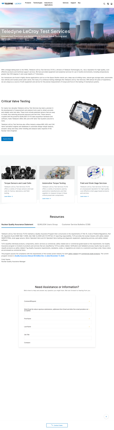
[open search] (104, 4)
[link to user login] (111, 4)
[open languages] (108, 4)
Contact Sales (58, 425)
